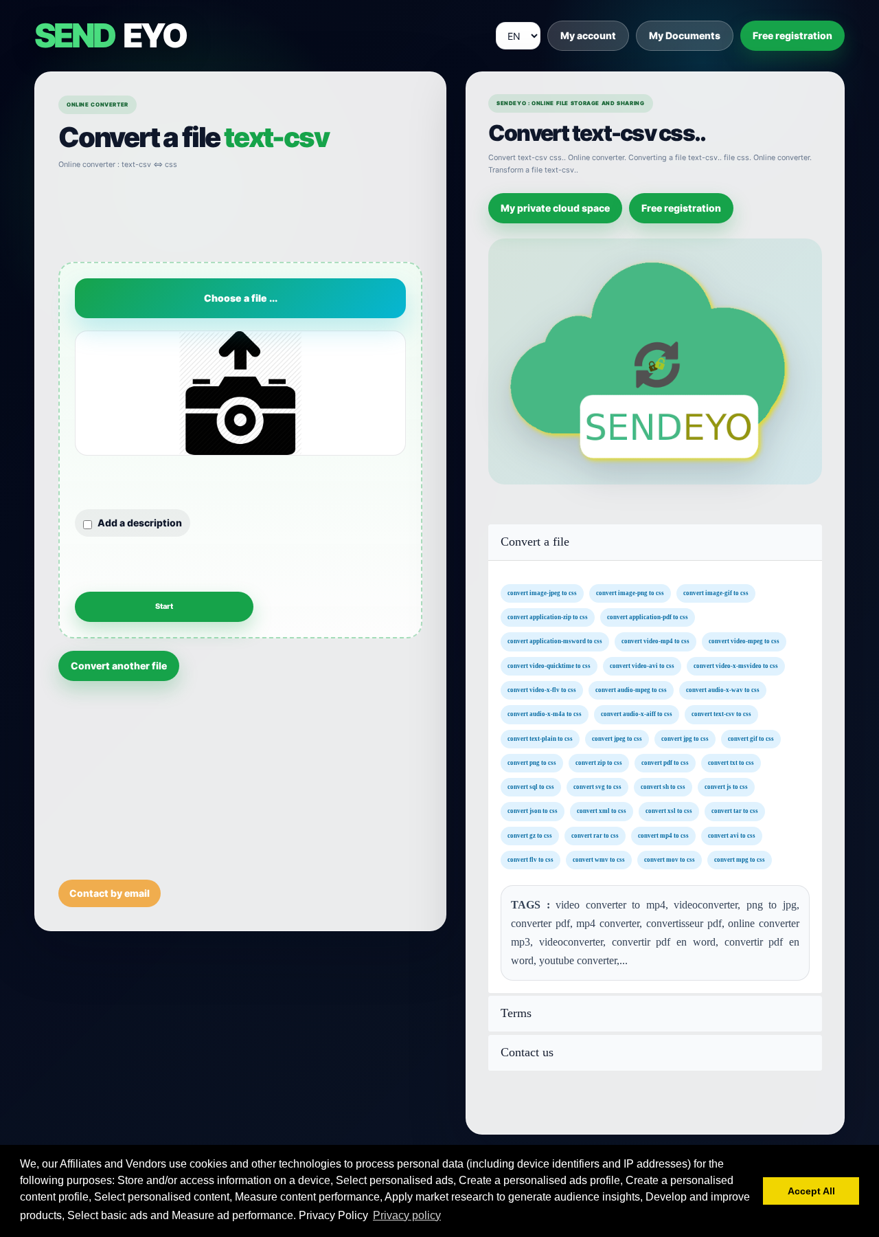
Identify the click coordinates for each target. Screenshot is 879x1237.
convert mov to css (669, 859)
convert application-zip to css (547, 617)
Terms (516, 1013)
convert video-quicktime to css (549, 665)
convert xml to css (601, 810)
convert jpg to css (685, 738)
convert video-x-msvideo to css (736, 665)
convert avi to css (731, 835)
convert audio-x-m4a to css (544, 714)
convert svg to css (597, 786)
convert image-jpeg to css (542, 592)
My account (588, 35)
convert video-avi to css (642, 665)
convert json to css (532, 810)
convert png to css (531, 762)
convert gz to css (529, 835)
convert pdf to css (665, 762)
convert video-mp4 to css (655, 641)
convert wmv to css (599, 859)
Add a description (140, 522)
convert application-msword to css (554, 641)
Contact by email (109, 893)
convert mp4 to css (663, 835)
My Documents (684, 35)
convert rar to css (595, 835)
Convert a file (535, 541)
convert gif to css (751, 738)
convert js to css (726, 786)
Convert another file (119, 665)
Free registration (792, 35)
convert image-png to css (630, 592)
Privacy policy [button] (407, 1215)
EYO (109, 35)
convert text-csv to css (721, 714)
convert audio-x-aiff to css (636, 714)
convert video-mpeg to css (744, 641)
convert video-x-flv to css (541, 690)
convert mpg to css (739, 859)
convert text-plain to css (540, 738)
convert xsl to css (669, 810)
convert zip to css (598, 762)
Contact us (527, 1052)
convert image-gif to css (716, 592)
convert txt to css (731, 762)
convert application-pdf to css (647, 617)
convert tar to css (734, 810)
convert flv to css (530, 859)
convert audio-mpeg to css (631, 690)
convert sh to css (663, 786)
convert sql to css (530, 786)
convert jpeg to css (617, 738)
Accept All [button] (811, 1190)
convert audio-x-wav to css (723, 690)
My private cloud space (555, 208)
